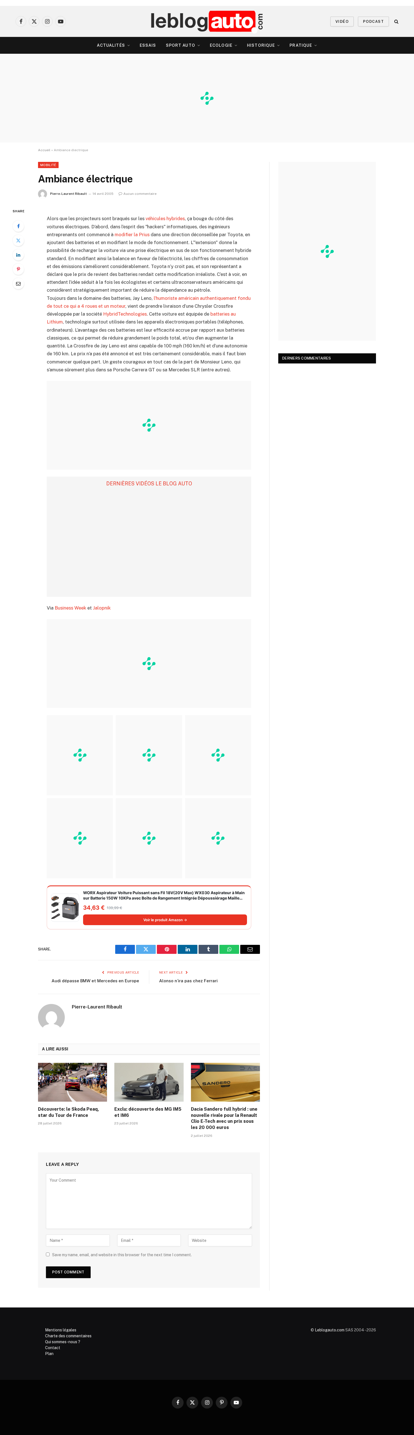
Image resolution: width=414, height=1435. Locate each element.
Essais (148, 45)
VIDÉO (342, 21)
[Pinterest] (18, 269)
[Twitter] (18, 240)
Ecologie (221, 45)
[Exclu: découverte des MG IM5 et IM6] (148, 1082)
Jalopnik (102, 608)
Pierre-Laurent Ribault (68, 194)
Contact (52, 1347)
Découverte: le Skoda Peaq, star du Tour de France (68, 1112)
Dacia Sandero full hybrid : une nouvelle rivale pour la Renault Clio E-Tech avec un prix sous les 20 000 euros (224, 1118)
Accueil (44, 150)
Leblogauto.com (329, 1330)
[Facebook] (18, 226)
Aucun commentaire (140, 194)
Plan (49, 1353)
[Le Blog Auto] (207, 21)
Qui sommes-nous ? (62, 1342)
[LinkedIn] (18, 254)
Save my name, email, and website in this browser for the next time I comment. (122, 1255)
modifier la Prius (132, 234)
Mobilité (48, 165)
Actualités (111, 45)
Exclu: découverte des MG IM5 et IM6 (147, 1112)
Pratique (301, 45)
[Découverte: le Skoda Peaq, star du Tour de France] (72, 1082)
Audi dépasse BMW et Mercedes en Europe (95, 980)
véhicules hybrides (165, 218)
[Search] (396, 21)
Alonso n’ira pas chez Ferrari (188, 980)
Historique (261, 45)
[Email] (18, 283)
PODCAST (373, 21)
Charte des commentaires (68, 1336)
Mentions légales (60, 1330)
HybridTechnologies (125, 314)
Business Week (70, 608)
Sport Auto (180, 45)
